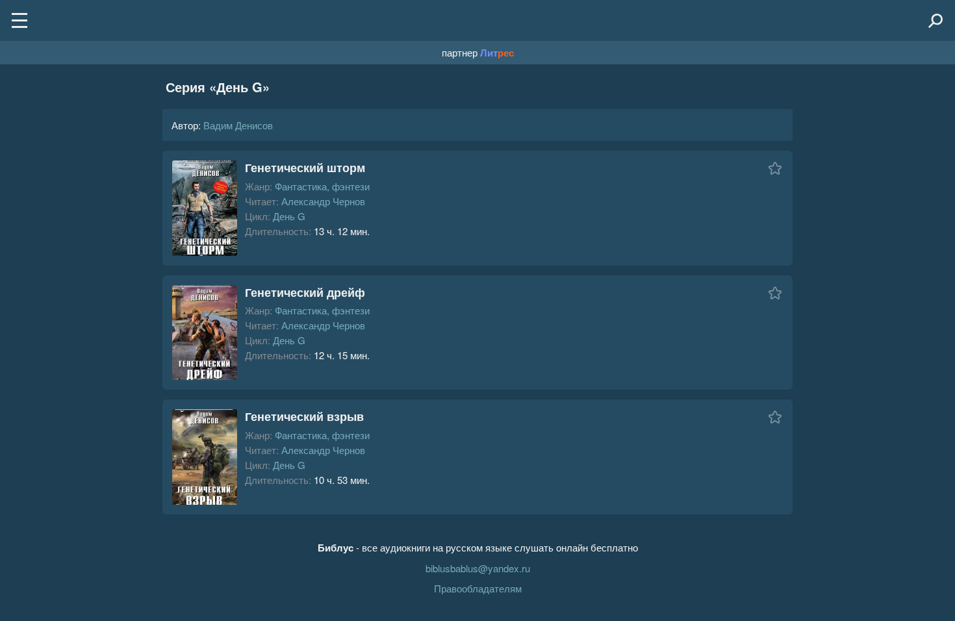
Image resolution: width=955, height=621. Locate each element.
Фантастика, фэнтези (322, 186)
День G (289, 216)
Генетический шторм (305, 167)
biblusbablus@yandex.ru (478, 568)
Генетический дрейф (305, 292)
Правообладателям (478, 588)
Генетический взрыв (304, 416)
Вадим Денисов (238, 125)
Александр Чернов (323, 201)
